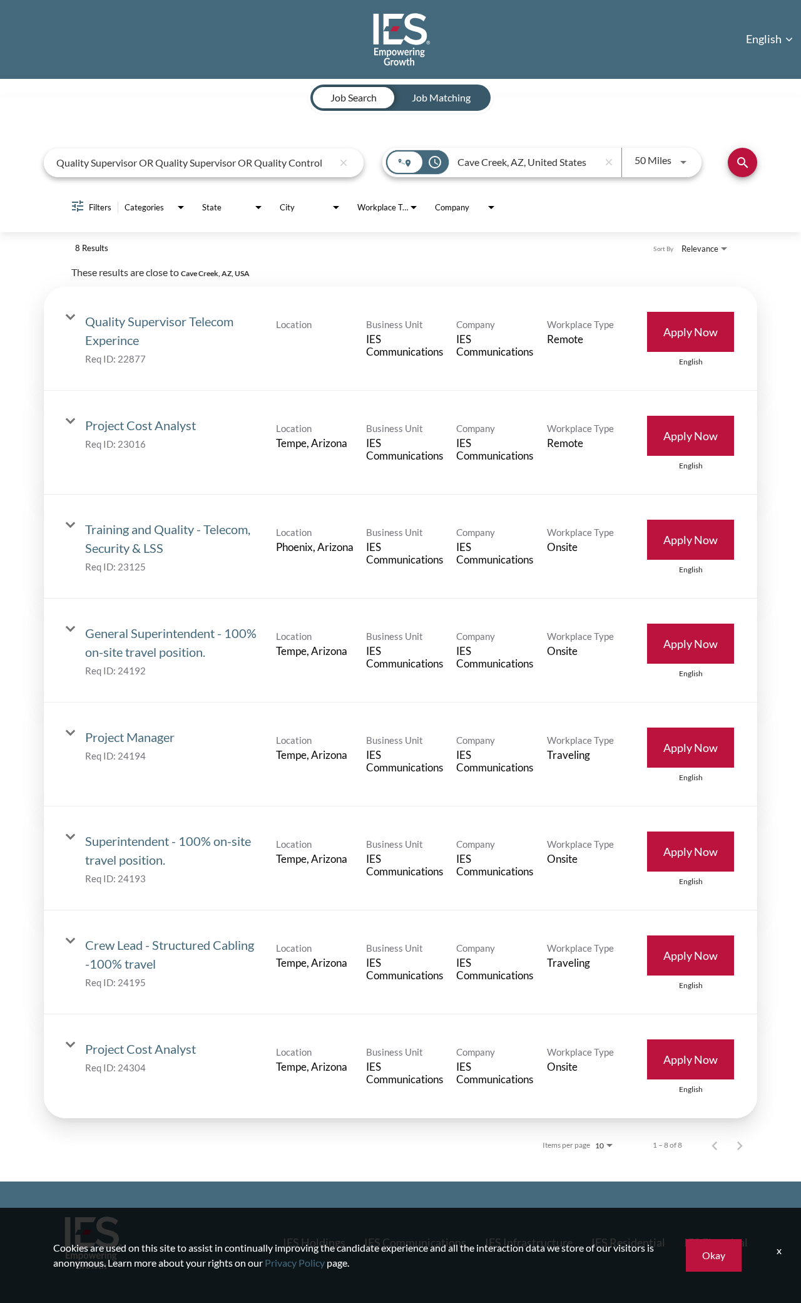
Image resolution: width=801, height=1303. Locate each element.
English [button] (764, 39)
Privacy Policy (295, 1263)
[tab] (353, 97)
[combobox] (194, 162)
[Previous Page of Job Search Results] (714, 1145)
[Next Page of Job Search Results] (739, 1145)
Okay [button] (713, 1255)
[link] (400, 339)
